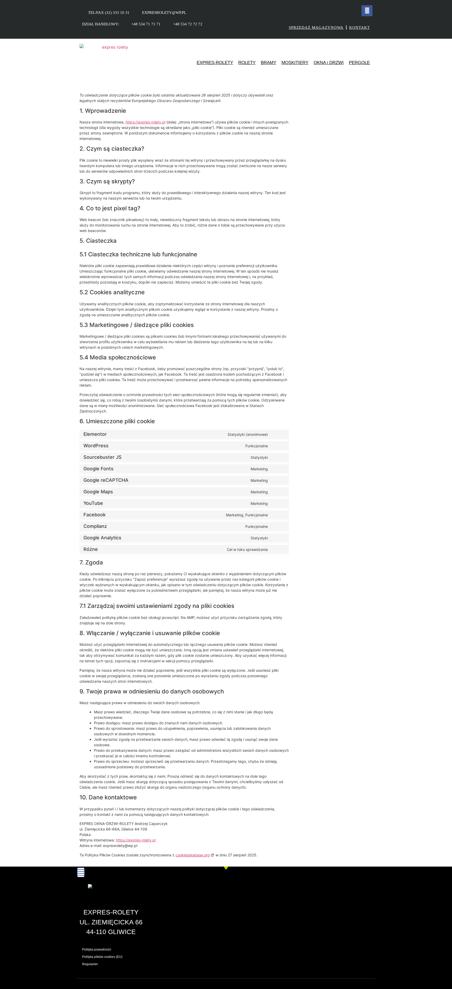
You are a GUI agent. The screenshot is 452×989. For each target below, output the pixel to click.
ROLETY (247, 62)
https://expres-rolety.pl (145, 122)
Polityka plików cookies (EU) (102, 957)
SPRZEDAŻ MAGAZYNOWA (316, 27)
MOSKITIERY (294, 62)
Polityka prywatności (96, 949)
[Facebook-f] (366, 10)
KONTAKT (359, 27)
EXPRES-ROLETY (215, 62)
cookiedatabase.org (193, 855)
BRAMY (268, 62)
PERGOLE (359, 62)
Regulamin (90, 964)
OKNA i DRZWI (329, 62)
